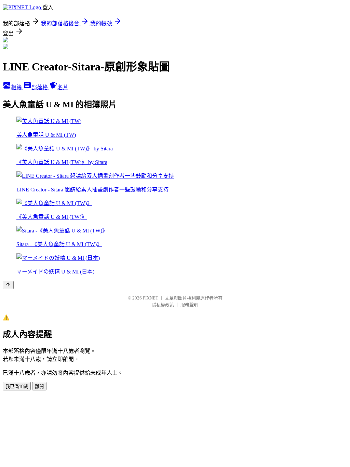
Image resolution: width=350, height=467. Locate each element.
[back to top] (8, 285)
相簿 (17, 87)
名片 (62, 87)
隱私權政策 (163, 304)
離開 (39, 386)
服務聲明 (189, 304)
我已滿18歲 (16, 386)
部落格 (40, 87)
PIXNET (150, 298)
